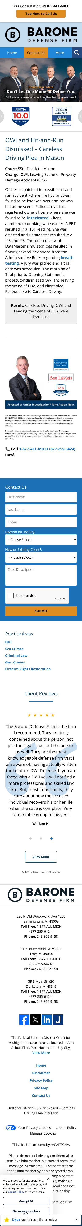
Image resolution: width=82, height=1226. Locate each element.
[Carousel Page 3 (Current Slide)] (51, 838)
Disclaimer (41, 1073)
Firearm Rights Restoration (28, 669)
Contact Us (36, 52)
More (60, 52)
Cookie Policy (66, 1127)
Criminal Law (16, 655)
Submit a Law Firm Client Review (41, 872)
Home (12, 52)
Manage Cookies (43, 1133)
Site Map (41, 1088)
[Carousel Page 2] (41, 838)
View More (41, 857)
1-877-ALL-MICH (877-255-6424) (47, 448)
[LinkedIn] (47, 1019)
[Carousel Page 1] (30, 838)
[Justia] (58, 1019)
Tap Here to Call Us (41, 13)
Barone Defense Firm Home (41, 34)
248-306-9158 (47, 936)
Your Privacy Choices (34, 1127)
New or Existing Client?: (23, 549)
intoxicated (38, 217)
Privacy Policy (41, 1080)
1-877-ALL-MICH (45, 929)
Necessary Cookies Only (26, 1212)
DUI (8, 642)
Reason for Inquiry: (20, 532)
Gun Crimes (15, 662)
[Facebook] (24, 1019)
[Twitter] (35, 1019)
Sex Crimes (14, 648)
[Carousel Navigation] (41, 838)
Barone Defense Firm (55, 1202)
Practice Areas (19, 634)
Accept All (26, 1201)
